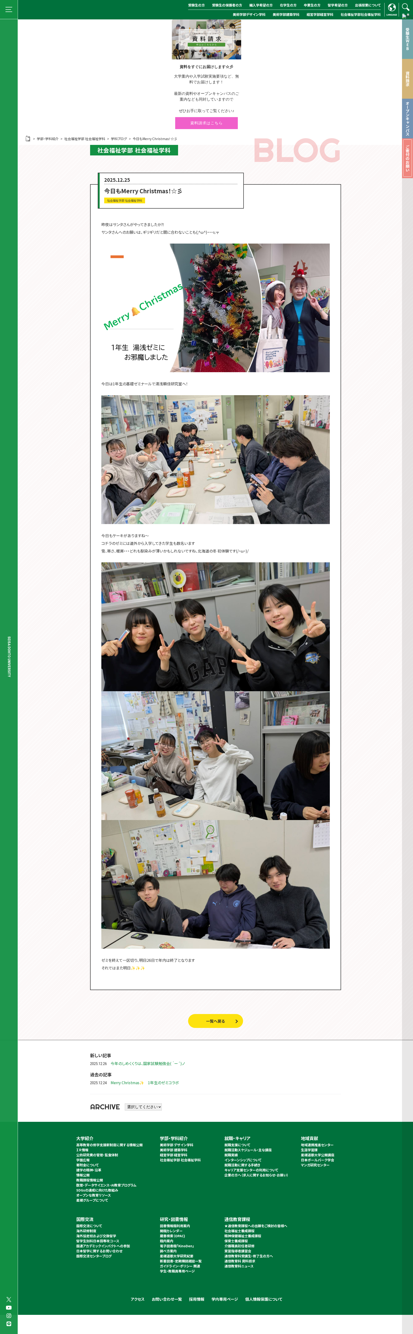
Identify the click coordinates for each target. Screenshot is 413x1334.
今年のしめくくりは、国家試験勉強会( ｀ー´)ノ (148, 1063)
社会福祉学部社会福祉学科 (361, 14)
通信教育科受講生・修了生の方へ (248, 1256)
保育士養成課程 (236, 1240)
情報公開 (83, 1175)
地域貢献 (309, 1138)
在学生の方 (288, 5)
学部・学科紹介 (174, 1138)
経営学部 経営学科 (173, 1154)
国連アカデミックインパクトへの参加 (103, 1245)
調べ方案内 (168, 1250)
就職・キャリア (237, 1138)
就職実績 (231, 1154)
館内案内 (166, 1240)
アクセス (138, 1299)
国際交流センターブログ (94, 1256)
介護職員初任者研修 (239, 1245)
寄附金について (87, 1165)
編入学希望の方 (261, 5)
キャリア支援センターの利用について (251, 1170)
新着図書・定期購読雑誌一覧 (181, 1261)
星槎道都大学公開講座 (317, 1154)
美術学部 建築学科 (173, 1149)
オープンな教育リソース (93, 1195)
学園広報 (83, 1159)
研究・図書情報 (174, 1219)
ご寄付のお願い (407, 158)
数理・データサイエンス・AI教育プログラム (106, 1185)
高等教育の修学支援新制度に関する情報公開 (109, 1144)
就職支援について (237, 1144)
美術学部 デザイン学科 (176, 1144)
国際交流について (89, 1225)
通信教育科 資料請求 (239, 1261)
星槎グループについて (92, 1200)
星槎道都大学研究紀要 (176, 1256)
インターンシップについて (242, 1159)
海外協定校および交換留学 (96, 1235)
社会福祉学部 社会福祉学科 (180, 1159)
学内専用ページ (225, 1299)
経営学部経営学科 (320, 14)
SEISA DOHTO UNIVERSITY (9, 656)
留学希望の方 (338, 5)
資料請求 (407, 78)
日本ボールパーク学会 (317, 1159)
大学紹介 (84, 1138)
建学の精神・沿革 (88, 1170)
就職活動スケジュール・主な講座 (248, 1149)
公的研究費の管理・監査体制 (97, 1154)
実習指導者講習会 (237, 1250)
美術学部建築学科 (286, 14)
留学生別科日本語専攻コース (97, 1240)
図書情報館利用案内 (175, 1225)
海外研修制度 (86, 1230)
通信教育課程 (237, 1219)
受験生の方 (196, 5)
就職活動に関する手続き (242, 1165)
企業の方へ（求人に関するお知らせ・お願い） (256, 1175)
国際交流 (84, 1219)
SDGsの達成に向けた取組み (97, 1190)
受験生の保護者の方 (227, 5)
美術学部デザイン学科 (249, 14)
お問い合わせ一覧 (167, 1299)
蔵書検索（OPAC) (172, 1235)
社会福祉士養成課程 (239, 1230)
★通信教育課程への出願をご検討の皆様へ (255, 1225)
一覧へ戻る (215, 1021)
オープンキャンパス (407, 118)
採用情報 (196, 1299)
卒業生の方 (312, 5)
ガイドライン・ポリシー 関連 (180, 1266)
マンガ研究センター (315, 1165)
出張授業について (368, 5)
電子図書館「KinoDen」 (177, 1245)
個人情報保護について (263, 1299)
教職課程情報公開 (89, 1180)
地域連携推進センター (317, 1144)
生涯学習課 (309, 1149)
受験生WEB (407, 39)
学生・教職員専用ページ (177, 1271)
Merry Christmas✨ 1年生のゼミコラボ (145, 1082)
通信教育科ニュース (239, 1266)
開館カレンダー (171, 1230)
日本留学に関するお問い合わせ (99, 1250)
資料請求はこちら (206, 123)
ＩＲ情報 (82, 1149)
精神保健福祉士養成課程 (242, 1235)
